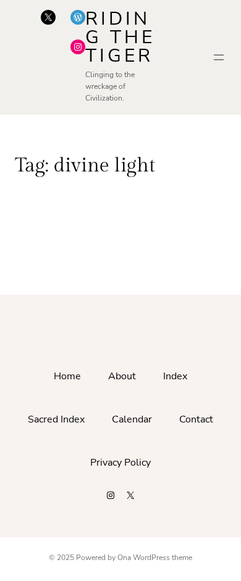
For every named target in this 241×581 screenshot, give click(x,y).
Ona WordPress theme (154, 557)
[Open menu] (218, 57)
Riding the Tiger (120, 37)
